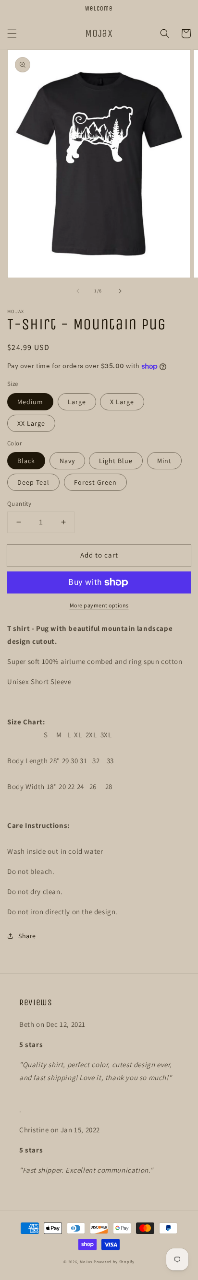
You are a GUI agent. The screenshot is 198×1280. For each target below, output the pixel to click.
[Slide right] (120, 291)
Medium (30, 401)
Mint (164, 460)
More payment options (99, 605)
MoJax (86, 1261)
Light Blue (116, 460)
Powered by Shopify (114, 1261)
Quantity (19, 504)
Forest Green (95, 482)
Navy (67, 460)
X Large (122, 401)
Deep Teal (33, 482)
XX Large (31, 423)
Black (26, 460)
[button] (12, 33)
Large (77, 401)
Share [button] (27, 935)
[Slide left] (77, 291)
